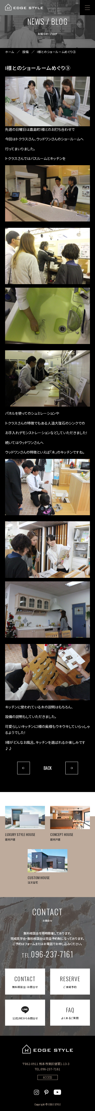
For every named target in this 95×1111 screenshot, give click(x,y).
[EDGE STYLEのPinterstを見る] (46, 1092)
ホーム (9, 51)
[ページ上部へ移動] (84, 1100)
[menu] (87, 7)
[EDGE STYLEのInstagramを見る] (36, 1092)
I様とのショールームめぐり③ (56, 51)
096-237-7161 (47, 954)
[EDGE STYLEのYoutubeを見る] (57, 1092)
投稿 (25, 51)
